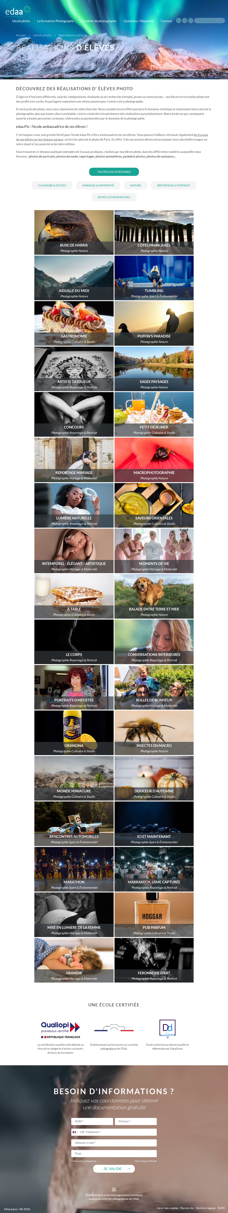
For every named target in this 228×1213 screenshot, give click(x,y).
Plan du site (187, 1208)
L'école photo (21, 21)
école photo (37, 109)
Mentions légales (206, 1208)
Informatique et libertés (146, 1161)
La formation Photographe (55, 21)
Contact (166, 21)
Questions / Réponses (138, 21)
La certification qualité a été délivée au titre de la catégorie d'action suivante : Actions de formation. (60, 1048)
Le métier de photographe (98, 21)
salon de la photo (88, 139)
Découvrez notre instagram (178, 20)
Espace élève (207, 20)
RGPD (221, 1208)
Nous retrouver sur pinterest (190, 20)
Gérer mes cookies (167, 1208)
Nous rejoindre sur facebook (184, 20)
